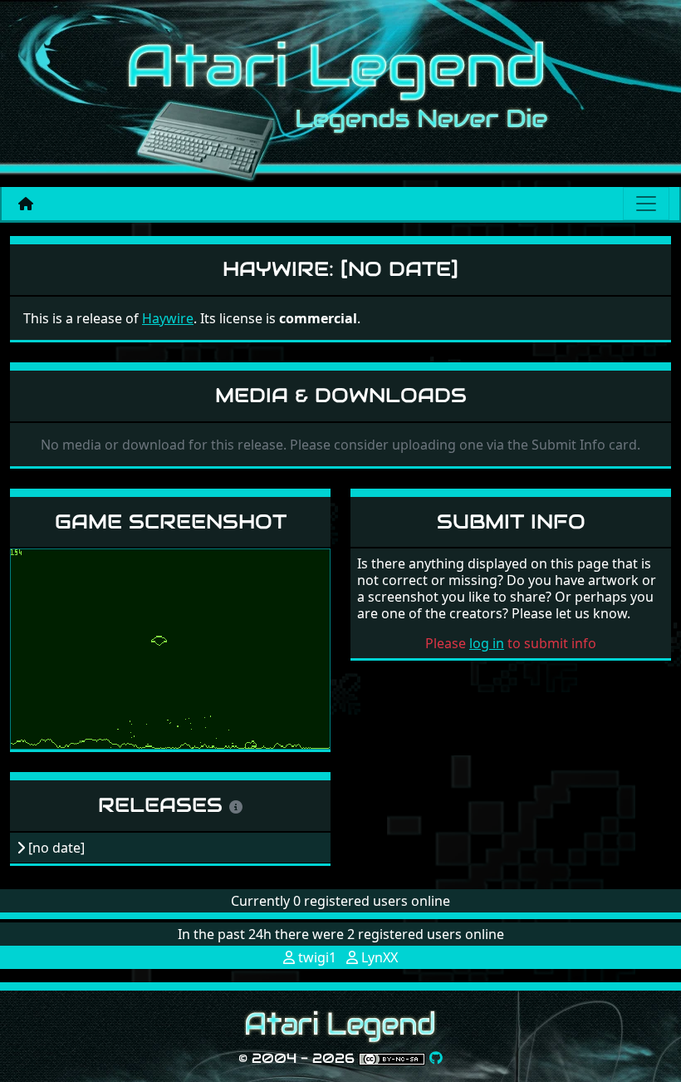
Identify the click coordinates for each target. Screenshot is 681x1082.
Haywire (168, 318)
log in (486, 643)
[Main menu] (646, 203)
